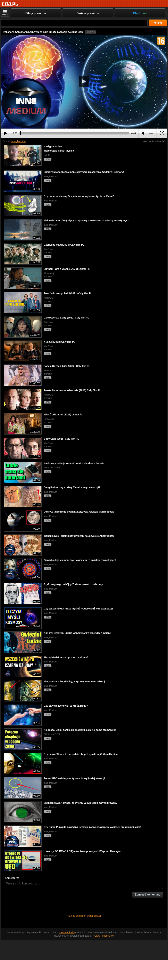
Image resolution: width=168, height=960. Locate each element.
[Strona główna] (10, 4)
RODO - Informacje (103, 935)
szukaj (158, 22)
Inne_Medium (18, 141)
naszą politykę (67, 932)
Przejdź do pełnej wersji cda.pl (84, 915)
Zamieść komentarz (147, 894)
